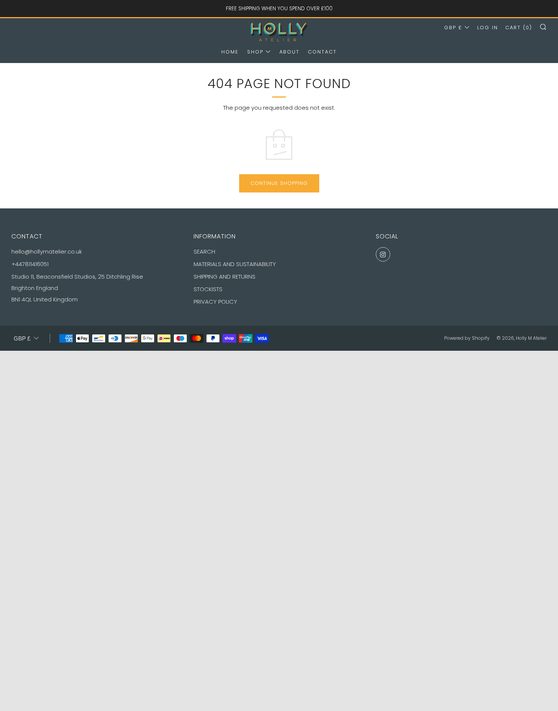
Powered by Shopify (467, 338)
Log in (487, 27)
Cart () (518, 27)
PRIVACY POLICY (215, 302)
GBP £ (453, 27)
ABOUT (289, 51)
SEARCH (204, 251)
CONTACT (322, 51)
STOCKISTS (208, 289)
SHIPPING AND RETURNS (224, 277)
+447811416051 (30, 264)
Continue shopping (279, 183)
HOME (230, 51)
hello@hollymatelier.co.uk (46, 251)
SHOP (255, 51)
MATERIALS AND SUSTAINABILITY (235, 264)
